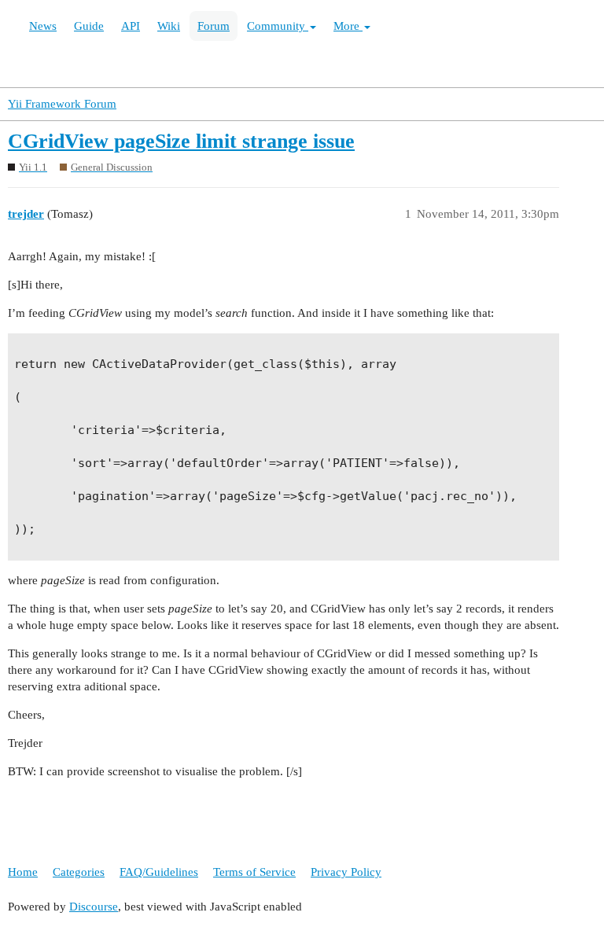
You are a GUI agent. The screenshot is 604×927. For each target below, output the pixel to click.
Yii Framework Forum (62, 103)
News (43, 26)
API (130, 26)
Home (23, 872)
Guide (89, 26)
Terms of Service (254, 872)
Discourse (93, 906)
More (348, 26)
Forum (213, 26)
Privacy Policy (346, 872)
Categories (79, 872)
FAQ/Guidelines (159, 872)
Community (277, 26)
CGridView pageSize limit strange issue (181, 141)
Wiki (168, 26)
